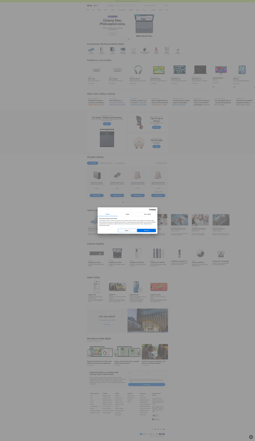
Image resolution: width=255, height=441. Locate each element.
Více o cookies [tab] (147, 214)
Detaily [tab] (127, 214)
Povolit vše (146, 230)
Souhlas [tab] (108, 214)
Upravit (126, 230)
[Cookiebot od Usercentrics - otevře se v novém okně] (150, 210)
